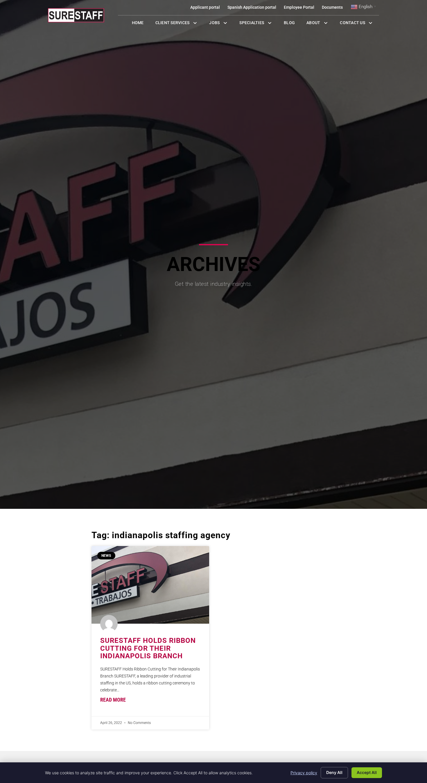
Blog (292, 24)
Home (141, 24)
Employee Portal (301, 8)
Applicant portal (207, 8)
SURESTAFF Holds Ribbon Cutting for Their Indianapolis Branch (148, 648)
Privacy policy (303, 772)
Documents (334, 8)
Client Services (179, 24)
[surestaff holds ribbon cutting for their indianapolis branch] (150, 585)
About (320, 24)
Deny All (334, 772)
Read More (113, 700)
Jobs (219, 24)
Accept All (367, 772)
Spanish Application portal (253, 8)
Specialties (258, 24)
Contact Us (359, 24)
